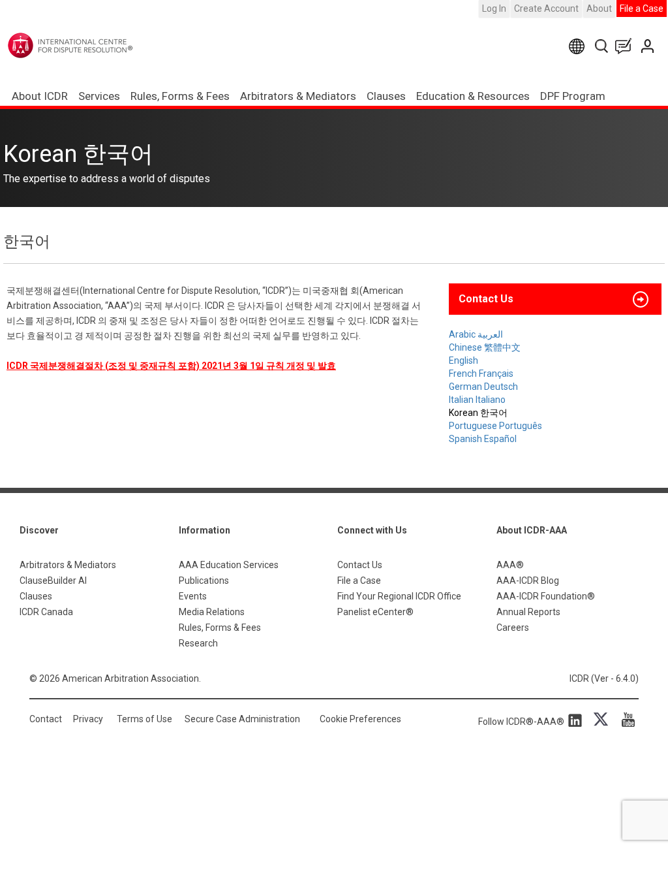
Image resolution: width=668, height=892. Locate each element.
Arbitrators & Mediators (68, 565)
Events (193, 596)
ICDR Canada (46, 612)
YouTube (625, 719)
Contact (45, 719)
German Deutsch (483, 386)
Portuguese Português (495, 426)
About (599, 8)
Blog (626, 46)
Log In (494, 8)
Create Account (546, 8)
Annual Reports (528, 612)
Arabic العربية (476, 334)
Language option (579, 46)
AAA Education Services (229, 565)
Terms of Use (144, 719)
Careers (512, 627)
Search (602, 46)
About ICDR (40, 96)
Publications (204, 580)
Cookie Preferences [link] (360, 719)
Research (198, 643)
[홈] (97, 45)
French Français (481, 373)
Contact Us (648, 46)
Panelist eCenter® (375, 612)
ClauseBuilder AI (53, 580)
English (463, 360)
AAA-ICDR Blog (527, 580)
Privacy (88, 719)
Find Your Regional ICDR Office (399, 596)
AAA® (510, 565)
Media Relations (212, 612)
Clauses (386, 96)
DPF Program (572, 96)
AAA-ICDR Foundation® (545, 596)
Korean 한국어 (478, 412)
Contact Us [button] (486, 299)
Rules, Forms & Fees (180, 96)
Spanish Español (483, 439)
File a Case (641, 8)
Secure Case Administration (242, 719)
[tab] (555, 299)
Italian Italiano (477, 399)
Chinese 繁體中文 (485, 347)
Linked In (577, 719)
